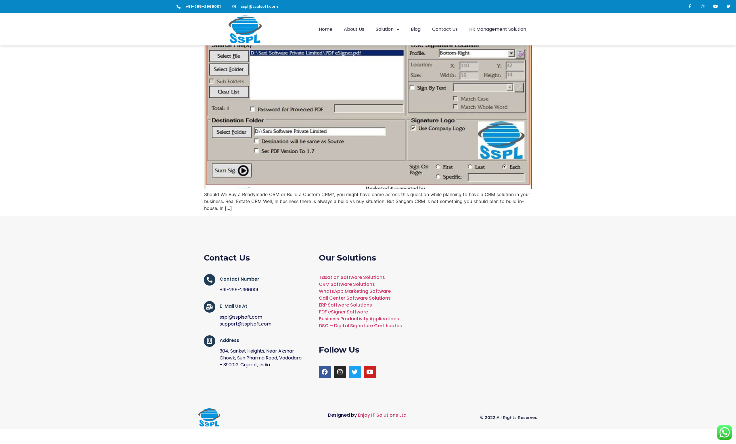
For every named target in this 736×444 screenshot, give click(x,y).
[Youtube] (715, 6)
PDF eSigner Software (343, 312)
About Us (354, 29)
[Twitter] (728, 6)
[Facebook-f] (689, 6)
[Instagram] (702, 6)
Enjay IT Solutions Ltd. (383, 415)
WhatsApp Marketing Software (355, 291)
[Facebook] (325, 372)
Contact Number (239, 279)
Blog (416, 29)
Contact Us (445, 29)
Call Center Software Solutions (355, 298)
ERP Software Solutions (345, 305)
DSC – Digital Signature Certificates (360, 325)
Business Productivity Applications (359, 318)
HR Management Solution (497, 29)
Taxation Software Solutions (352, 277)
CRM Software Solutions (347, 284)
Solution (385, 29)
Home (325, 29)
